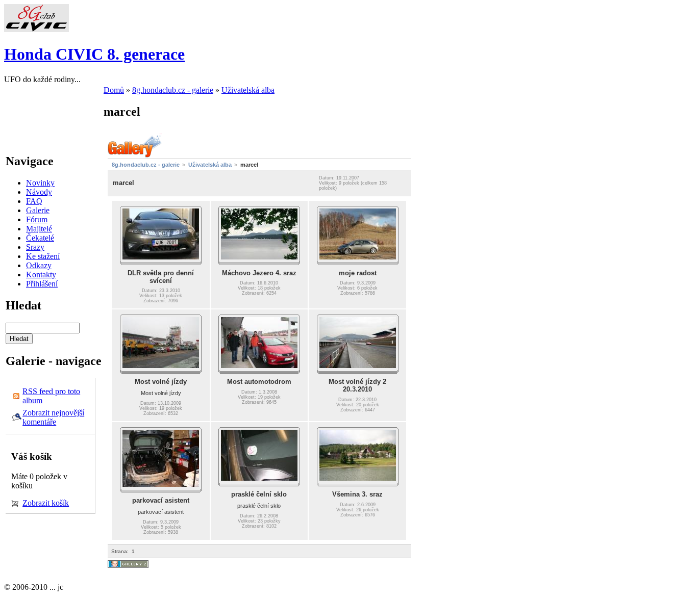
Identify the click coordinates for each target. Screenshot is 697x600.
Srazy (35, 247)
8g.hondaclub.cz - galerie (172, 90)
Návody (39, 192)
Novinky (40, 182)
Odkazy (39, 265)
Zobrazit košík (45, 503)
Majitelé (39, 228)
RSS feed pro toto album (51, 396)
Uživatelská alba (248, 90)
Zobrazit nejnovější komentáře (53, 417)
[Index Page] (36, 29)
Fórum (36, 219)
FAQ (34, 201)
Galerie (37, 210)
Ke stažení (43, 256)
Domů (114, 90)
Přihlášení (42, 283)
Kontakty (41, 274)
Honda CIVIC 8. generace (94, 54)
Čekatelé (40, 237)
